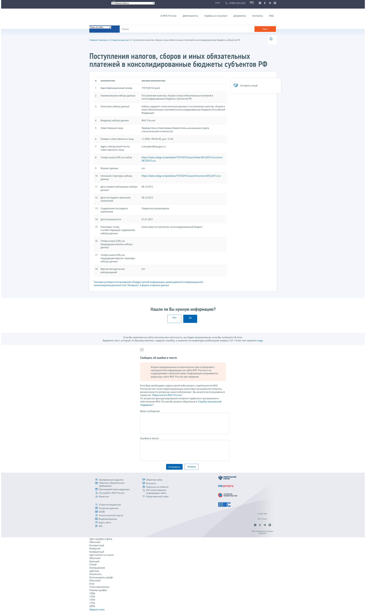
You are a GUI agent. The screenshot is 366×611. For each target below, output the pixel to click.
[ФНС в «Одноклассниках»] (265, 3)
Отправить (174, 467)
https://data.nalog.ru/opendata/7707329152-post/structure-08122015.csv (181, 175)
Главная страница (98, 40)
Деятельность (190, 15)
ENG (271, 15)
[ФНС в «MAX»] (274, 3)
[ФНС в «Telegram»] (269, 3)
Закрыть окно (97, 609)
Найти (265, 29)
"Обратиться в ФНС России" (167, 395)
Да (190, 317)
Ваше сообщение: (150, 411)
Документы (240, 15)
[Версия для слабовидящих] (218, 3)
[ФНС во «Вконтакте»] (260, 3)
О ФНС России (168, 15)
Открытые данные (120, 40)
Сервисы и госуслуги (215, 15)
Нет (174, 317)
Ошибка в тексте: (149, 438)
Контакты (257, 15)
